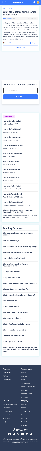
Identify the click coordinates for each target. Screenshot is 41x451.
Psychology (24, 390)
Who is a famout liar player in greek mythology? (20, 246)
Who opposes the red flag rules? (14, 330)
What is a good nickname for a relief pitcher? (19, 295)
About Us (24, 404)
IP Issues (24, 425)
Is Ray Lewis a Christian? (11, 277)
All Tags (5, 376)
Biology (23, 379)
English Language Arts (28, 387)
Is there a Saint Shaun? (11, 307)
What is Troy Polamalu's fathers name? (16, 324)
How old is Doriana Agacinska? (14, 258)
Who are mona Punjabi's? (12, 318)
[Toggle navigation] (2, 2)
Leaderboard (7, 372)
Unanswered (7, 379)
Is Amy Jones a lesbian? (11, 272)
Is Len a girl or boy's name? (12, 342)
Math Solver (6, 418)
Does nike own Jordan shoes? (13, 336)
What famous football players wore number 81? (20, 283)
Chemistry (24, 376)
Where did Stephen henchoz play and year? (18, 252)
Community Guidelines (10, 404)
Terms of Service (26, 411)
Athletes (16, 8)
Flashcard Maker (8, 411)
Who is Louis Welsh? (10, 301)
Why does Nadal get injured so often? (16, 289)
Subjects (5, 8)
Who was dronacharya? (11, 241)
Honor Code (6, 408)
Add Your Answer (20, 47)
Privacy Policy (25, 415)
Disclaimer (24, 418)
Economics (24, 397)
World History (25, 383)
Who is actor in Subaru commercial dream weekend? (18, 234)
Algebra (23, 372)
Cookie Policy (25, 422)
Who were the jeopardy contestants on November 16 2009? (16, 265)
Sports (10, 8)
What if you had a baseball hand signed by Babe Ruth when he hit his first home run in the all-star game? (20, 349)
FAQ (4, 422)
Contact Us (24, 408)
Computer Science (27, 394)
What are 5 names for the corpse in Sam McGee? (19, 13)
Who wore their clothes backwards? (15, 312)
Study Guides (7, 415)
